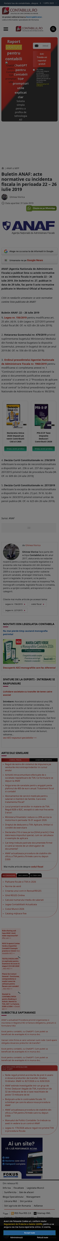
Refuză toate (42, 1237)
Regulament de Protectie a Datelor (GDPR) (23, 1224)
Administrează (16, 1237)
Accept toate (29, 1233)
